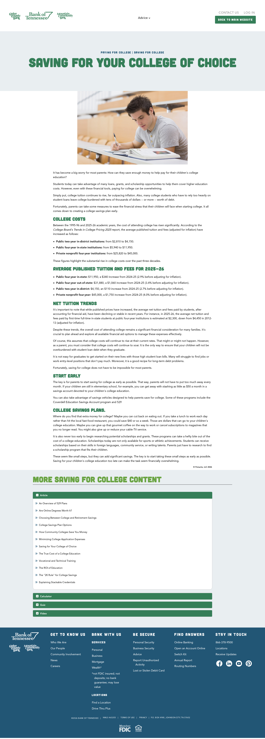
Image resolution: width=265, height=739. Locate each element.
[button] (144, 20)
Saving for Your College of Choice (58, 546)
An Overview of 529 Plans (53, 503)
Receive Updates (226, 654)
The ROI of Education (51, 567)
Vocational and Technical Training (57, 560)
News (54, 660)
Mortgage (98, 662)
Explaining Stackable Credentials (57, 582)
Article (44, 495)
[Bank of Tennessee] (24, 642)
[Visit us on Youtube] (238, 665)
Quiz (42, 605)
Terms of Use (127, 717)
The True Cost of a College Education (59, 553)
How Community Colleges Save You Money (63, 532)
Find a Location (101, 702)
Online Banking (183, 642)
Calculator (46, 596)
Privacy (143, 717)
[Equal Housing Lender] (138, 728)
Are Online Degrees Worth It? (55, 510)
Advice (137, 654)
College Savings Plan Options (55, 525)
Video (43, 613)
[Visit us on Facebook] (219, 665)
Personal (97, 650)
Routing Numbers (185, 666)
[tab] (122, 495)
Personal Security (143, 642)
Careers (55, 666)
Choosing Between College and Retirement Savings (67, 517)
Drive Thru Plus (101, 708)
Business (97, 656)
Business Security (143, 648)
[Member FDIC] (125, 728)
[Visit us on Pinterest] (248, 665)
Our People (58, 648)
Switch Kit (180, 654)
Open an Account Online (189, 648)
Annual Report (183, 660)
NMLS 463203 (109, 717)
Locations (221, 648)
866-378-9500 (224, 642)
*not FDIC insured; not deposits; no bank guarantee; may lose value (106, 680)
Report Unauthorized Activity (146, 662)
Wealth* (97, 667)
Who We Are (58, 642)
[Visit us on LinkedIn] (228, 665)
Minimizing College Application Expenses (62, 539)
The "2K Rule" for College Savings (58, 575)
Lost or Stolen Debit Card (149, 670)
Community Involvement (66, 654)
